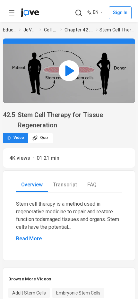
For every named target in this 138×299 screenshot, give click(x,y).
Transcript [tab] (65, 185)
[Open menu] (11, 13)
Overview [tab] (32, 185)
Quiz (44, 137)
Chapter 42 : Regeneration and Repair (79, 29)
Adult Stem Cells (29, 292)
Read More (29, 238)
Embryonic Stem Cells (78, 292)
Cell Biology (51, 29)
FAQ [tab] (92, 185)
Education (9, 29)
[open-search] (78, 13)
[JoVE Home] (30, 12)
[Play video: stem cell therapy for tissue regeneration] (69, 70)
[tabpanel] (69, 221)
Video (18, 137)
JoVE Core (30, 29)
